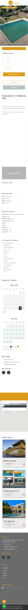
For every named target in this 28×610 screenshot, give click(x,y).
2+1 (6, 465)
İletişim (5, 570)
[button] (14, 414)
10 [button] (18, 43)
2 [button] (7, 43)
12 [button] (21, 43)
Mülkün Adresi (8, 193)
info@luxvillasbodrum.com (11, 362)
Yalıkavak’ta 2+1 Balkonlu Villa (11, 404)
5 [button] (11, 43)
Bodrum (8, 198)
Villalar (5, 573)
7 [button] (14, 43)
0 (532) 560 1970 (8, 359)
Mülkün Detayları (9, 211)
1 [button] (5, 43)
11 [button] (20, 43)
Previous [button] (2, 26)
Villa (9, 465)
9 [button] (17, 43)
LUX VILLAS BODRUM (10, 364)
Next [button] (25, 26)
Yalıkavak (8, 201)
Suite (4, 578)
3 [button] (8, 43)
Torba (6, 463)
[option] (14, 25)
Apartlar (5, 575)
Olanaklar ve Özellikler (11, 240)
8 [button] (15, 43)
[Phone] (4, 602)
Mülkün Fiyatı (8, 183)
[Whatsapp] (4, 606)
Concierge (5, 568)
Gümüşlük (7, 524)
